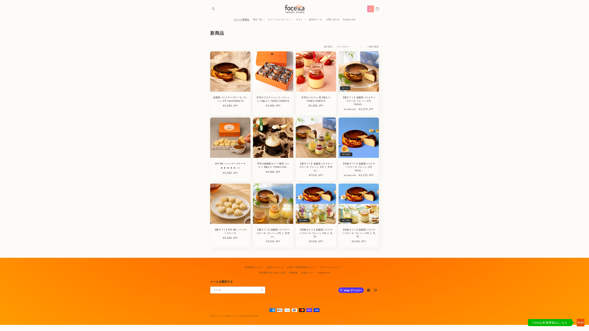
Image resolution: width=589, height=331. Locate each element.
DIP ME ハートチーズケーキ (230, 163)
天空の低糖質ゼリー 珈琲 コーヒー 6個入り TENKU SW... (273, 165)
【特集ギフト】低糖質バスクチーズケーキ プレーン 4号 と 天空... (316, 233)
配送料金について (254, 267)
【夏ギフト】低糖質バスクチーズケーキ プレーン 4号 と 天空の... (316, 167)
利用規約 (293, 272)
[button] (213, 9)
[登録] (261, 290)
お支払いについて (275, 267)
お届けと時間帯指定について (301, 267)
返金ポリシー (308, 272)
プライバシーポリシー (330, 267)
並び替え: (328, 46)
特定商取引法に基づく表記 (272, 272)
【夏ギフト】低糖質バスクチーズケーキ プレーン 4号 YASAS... (358, 101)
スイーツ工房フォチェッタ (229, 316)
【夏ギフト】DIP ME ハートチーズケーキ (230, 231)
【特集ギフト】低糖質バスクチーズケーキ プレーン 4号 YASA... (358, 167)
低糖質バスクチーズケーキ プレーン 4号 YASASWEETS (230, 99)
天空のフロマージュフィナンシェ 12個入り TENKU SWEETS (273, 99)
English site (324, 272)
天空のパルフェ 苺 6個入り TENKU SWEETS (315, 99)
